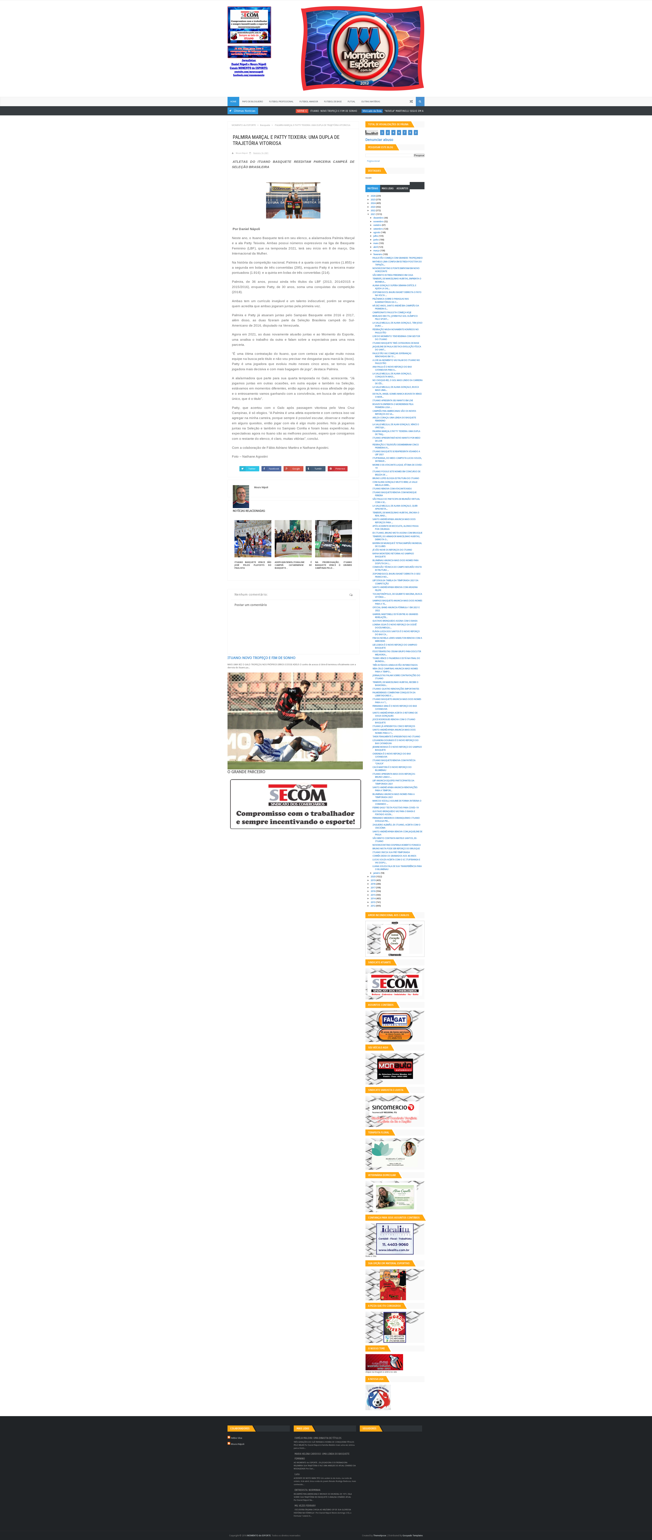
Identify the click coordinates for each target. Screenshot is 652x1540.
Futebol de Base (333, 101)
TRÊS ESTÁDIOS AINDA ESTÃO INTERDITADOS (395, 665)
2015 (373, 895)
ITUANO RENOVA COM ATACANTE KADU (392, 488)
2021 (373, 214)
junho (376, 239)
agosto (377, 232)
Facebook (274, 468)
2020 (373, 876)
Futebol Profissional (281, 101)
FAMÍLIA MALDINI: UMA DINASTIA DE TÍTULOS (318, 1438)
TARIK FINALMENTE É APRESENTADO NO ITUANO (396, 736)
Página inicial (373, 161)
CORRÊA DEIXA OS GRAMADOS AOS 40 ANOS (394, 856)
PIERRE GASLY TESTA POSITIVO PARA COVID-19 (396, 807)
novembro (378, 221)
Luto (297, 1474)
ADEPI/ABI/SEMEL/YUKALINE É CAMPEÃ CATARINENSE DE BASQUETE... (293, 565)
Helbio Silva (236, 1438)
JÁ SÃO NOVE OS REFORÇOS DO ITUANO (392, 550)
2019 (373, 880)
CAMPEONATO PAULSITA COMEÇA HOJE (392, 312)
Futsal (351, 101)
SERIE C (265, 110)
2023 (373, 207)
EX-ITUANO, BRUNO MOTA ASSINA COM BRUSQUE (397, 533)
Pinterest (340, 468)
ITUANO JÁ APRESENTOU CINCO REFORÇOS (394, 726)
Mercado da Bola (334, 110)
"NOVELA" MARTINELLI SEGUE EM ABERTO (370, 110)
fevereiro (378, 254)
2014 (373, 898)
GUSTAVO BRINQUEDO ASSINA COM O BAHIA (395, 621)
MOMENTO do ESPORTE (259, 1535)
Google (296, 468)
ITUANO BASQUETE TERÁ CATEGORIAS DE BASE (396, 343)
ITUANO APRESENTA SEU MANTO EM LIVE (393, 400)
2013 (373, 902)
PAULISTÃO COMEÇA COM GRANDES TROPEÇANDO (398, 258)
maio (376, 243)
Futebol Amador (309, 101)
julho (376, 236)
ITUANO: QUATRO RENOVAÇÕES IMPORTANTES (396, 689)
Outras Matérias (370, 101)
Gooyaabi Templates (413, 1535)
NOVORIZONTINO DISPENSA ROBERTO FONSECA (397, 845)
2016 (373, 891)
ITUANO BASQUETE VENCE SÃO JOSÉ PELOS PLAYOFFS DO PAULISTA (252, 565)
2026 (373, 196)
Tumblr (318, 468)
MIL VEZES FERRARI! (305, 1505)
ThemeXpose (379, 1535)
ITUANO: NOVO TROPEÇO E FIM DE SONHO (296, 110)
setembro (378, 229)
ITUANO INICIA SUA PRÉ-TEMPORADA (391, 852)
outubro (377, 225)
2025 (373, 199)
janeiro (377, 873)
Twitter (252, 468)
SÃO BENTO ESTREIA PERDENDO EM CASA (393, 275)
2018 (373, 884)
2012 (373, 905)
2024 (373, 203)
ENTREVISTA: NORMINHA (307, 1490)
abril (375, 247)
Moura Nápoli (237, 1444)
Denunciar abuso (379, 140)
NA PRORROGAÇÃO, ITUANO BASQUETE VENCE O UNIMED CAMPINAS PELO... (333, 565)
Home (233, 101)
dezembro (378, 217)
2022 (373, 210)
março (376, 250)
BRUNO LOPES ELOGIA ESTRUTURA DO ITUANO (396, 478)
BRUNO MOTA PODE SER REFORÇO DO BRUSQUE (396, 848)
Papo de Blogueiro (252, 101)
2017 (373, 887)
